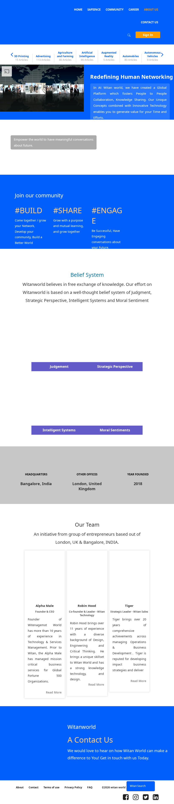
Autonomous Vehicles (153, 56)
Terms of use (51, 787)
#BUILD (28, 210)
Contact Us (149, 22)
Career (134, 9)
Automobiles (131, 58)
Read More (54, 692)
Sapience (94, 9)
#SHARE (67, 210)
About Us (151, 9)
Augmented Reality (108, 56)
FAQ (90, 787)
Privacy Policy (73, 787)
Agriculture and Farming (65, 56)
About (20, 787)
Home (78, 9)
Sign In (148, 35)
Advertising (43, 58)
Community (114, 9)
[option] (21, 58)
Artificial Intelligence (87, 56)
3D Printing (21, 58)
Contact (33, 787)
